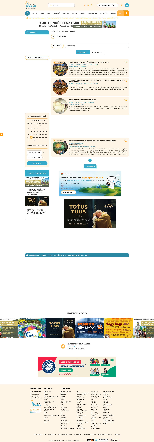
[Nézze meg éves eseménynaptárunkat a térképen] (126, 13)
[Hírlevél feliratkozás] (85, 5)
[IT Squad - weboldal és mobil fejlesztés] (115, 440)
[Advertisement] (90, 126)
